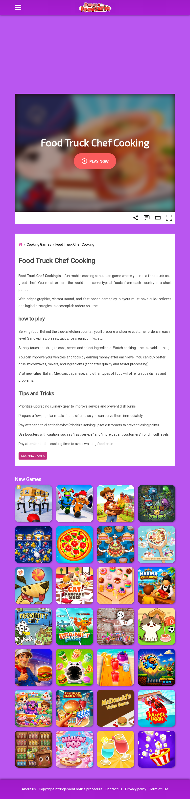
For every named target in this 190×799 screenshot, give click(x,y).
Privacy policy (135, 789)
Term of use (158, 789)
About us (29, 789)
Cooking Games (39, 244)
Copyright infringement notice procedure (70, 789)
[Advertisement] (95, 54)
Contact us (113, 789)
